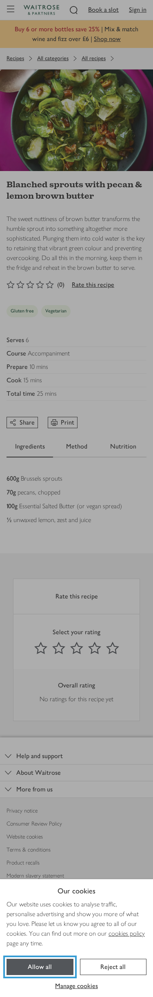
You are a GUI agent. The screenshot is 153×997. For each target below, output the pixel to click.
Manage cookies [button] (76, 986)
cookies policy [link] (127, 933)
